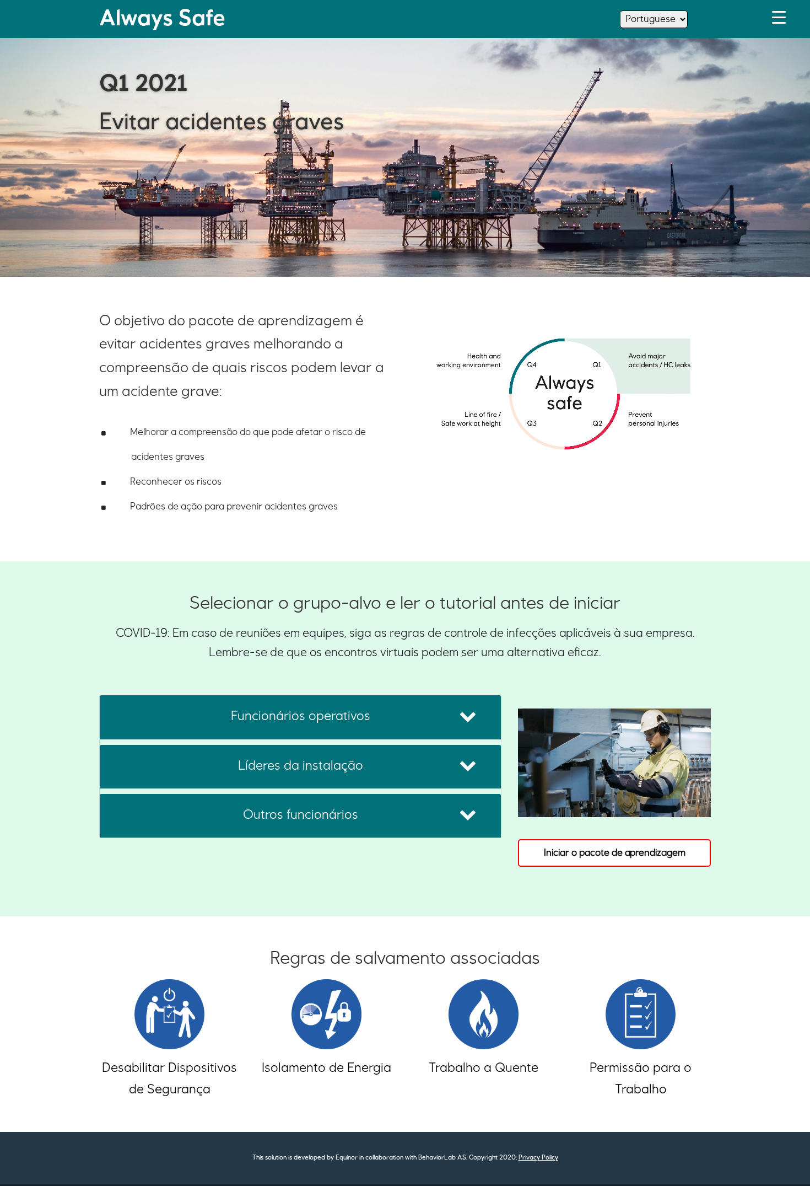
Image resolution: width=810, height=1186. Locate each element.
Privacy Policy (538, 1158)
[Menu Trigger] (779, 18)
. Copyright (482, 1158)
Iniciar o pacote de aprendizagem (614, 853)
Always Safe (162, 18)
